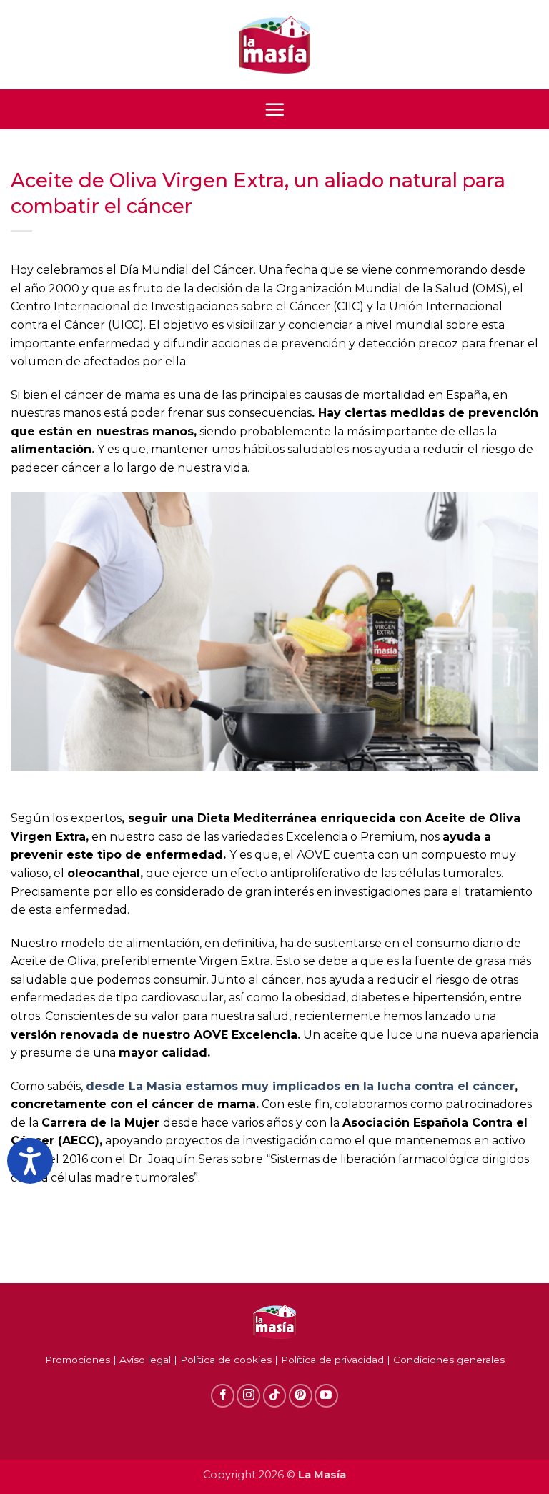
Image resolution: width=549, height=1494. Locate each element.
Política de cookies (226, 1359)
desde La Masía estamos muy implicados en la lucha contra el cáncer (300, 1086)
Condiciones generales (449, 1359)
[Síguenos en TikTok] (275, 1396)
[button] (274, 109)
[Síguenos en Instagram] (248, 1396)
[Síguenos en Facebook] (222, 1396)
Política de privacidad (332, 1359)
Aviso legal (145, 1359)
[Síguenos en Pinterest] (300, 1396)
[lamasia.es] (274, 45)
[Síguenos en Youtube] (326, 1396)
